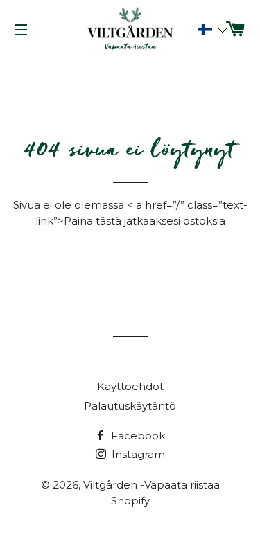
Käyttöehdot (130, 386)
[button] (206, 29)
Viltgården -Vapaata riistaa (151, 484)
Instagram (137, 454)
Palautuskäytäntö (130, 405)
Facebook (136, 435)
